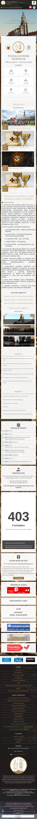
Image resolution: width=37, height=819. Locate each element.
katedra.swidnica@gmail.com (8, 7)
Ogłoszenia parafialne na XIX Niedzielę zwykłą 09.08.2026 (18, 303)
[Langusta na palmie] (7, 660)
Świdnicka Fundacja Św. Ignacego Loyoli (18, 685)
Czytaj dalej (18, 578)
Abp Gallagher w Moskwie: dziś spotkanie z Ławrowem (15, 377)
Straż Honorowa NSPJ (18, 711)
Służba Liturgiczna (18, 708)
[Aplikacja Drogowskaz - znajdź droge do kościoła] (18, 647)
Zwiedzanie (18, 678)
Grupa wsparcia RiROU (18, 724)
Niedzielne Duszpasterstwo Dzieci (19, 700)
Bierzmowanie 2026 (16, 168)
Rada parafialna (18, 719)
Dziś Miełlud (5, 406)
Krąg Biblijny (19, 716)
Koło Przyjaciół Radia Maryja (18, 729)
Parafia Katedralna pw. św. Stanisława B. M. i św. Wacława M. (15, 3)
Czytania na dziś (18, 736)
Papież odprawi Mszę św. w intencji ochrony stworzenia (15, 396)
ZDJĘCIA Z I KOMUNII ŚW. (19, 147)
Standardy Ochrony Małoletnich (18, 691)
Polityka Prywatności (18, 810)
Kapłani (18, 688)
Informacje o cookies (18, 813)
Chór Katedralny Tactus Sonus (18, 698)
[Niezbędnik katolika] (18, 627)
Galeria (18, 742)
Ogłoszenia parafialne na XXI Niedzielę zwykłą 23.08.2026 (18, 197)
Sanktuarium (18, 672)
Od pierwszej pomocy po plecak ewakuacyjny (13, 399)
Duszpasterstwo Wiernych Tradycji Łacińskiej (18, 727)
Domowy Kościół (18, 703)
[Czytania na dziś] (18, 637)
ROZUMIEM (18, 816)
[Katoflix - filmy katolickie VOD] (18, 660)
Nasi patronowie (18, 675)
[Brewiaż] (30, 660)
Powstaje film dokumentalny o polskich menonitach (14, 410)
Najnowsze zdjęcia (18, 309)
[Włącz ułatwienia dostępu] (35, 7)
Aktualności (18, 105)
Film (18, 683)
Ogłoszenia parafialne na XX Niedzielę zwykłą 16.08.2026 (18, 299)
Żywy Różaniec (18, 714)
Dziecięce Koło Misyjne (18, 706)
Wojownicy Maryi (18, 721)
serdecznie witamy (19, 32)
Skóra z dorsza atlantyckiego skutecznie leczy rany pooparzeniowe (18, 414)
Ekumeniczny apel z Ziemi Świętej (10, 403)
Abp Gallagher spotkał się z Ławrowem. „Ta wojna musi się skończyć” (18, 374)
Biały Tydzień (13, 189)
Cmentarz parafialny (18, 680)
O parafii (18, 670)
